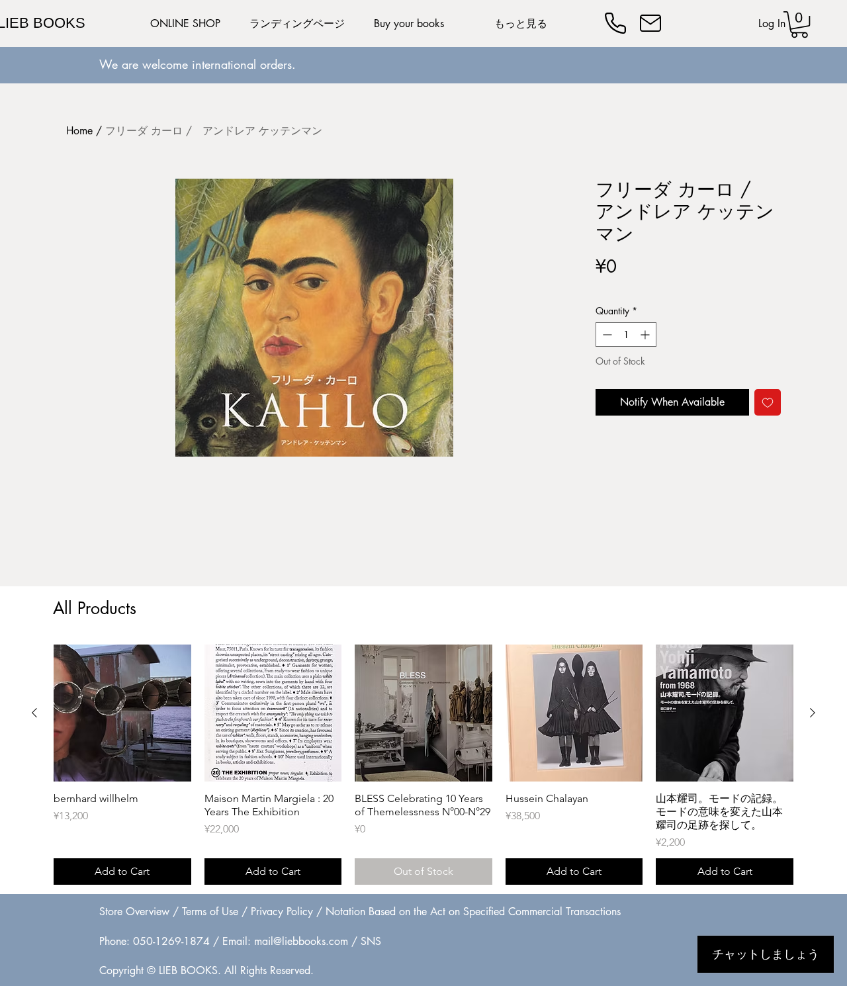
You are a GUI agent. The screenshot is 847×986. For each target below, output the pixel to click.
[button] (799, 24)
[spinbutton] (626, 334)
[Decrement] (606, 334)
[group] (423, 765)
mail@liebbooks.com (301, 941)
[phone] (615, 23)
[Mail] (650, 23)
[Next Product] (813, 713)
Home (79, 131)
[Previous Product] (34, 713)
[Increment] (646, 334)
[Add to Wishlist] (767, 402)
